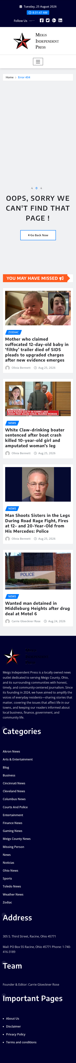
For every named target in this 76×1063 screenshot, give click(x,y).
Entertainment (13, 815)
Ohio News (10, 871)
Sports (7, 878)
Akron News (11, 751)
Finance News (12, 823)
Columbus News (14, 799)
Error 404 (24, 77)
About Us (12, 1018)
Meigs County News (17, 839)
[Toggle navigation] (38, 61)
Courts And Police (15, 807)
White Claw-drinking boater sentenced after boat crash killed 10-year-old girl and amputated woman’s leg (35, 437)
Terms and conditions (21, 1042)
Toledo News (12, 886)
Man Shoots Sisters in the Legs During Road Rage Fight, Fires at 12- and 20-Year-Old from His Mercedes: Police (37, 523)
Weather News (13, 894)
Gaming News (12, 831)
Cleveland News (14, 791)
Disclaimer (13, 1026)
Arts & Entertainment (18, 759)
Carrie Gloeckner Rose (26, 621)
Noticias (8, 863)
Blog (6, 767)
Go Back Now (39, 235)
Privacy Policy (15, 1034)
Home (10, 77)
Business (9, 775)
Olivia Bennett (21, 367)
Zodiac (7, 902)
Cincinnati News (14, 783)
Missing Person (13, 847)
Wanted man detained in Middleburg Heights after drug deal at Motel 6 (37, 608)
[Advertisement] (38, 120)
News (7, 855)
